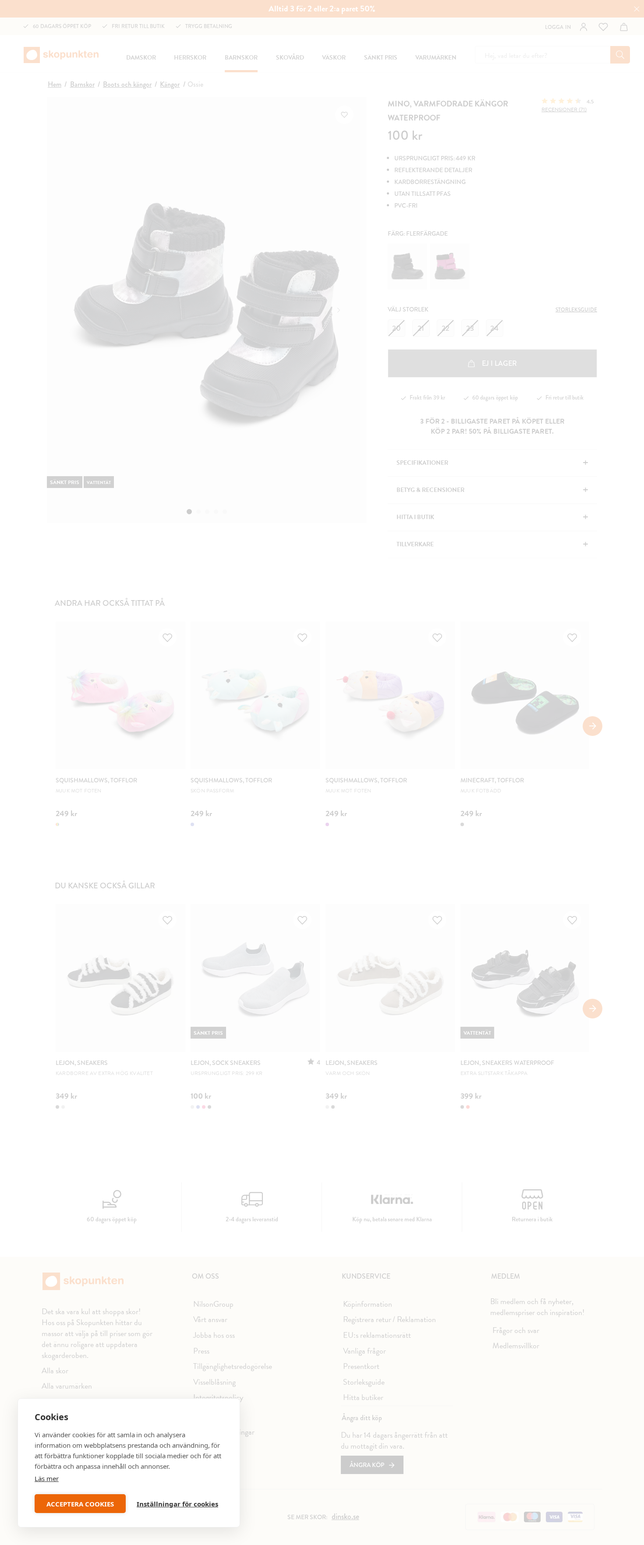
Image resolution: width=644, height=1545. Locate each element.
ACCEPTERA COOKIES (80, 1503)
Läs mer (47, 1478)
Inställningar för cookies (177, 1503)
